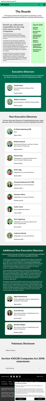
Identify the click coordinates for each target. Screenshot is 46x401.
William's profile (18, 105)
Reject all (40, 398)
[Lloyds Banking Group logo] (5, 4)
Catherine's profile (19, 239)
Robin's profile (17, 135)
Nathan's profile (18, 149)
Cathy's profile (18, 212)
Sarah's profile (17, 175)
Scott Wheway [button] (10, 369)
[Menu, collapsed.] (44, 4)
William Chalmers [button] (11, 351)
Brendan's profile (18, 332)
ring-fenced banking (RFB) (11, 59)
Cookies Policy (41, 396)
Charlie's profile (18, 93)
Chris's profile (17, 226)
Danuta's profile (18, 163)
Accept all (21, 398)
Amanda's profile (18, 188)
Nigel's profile (17, 304)
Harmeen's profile (18, 200)
